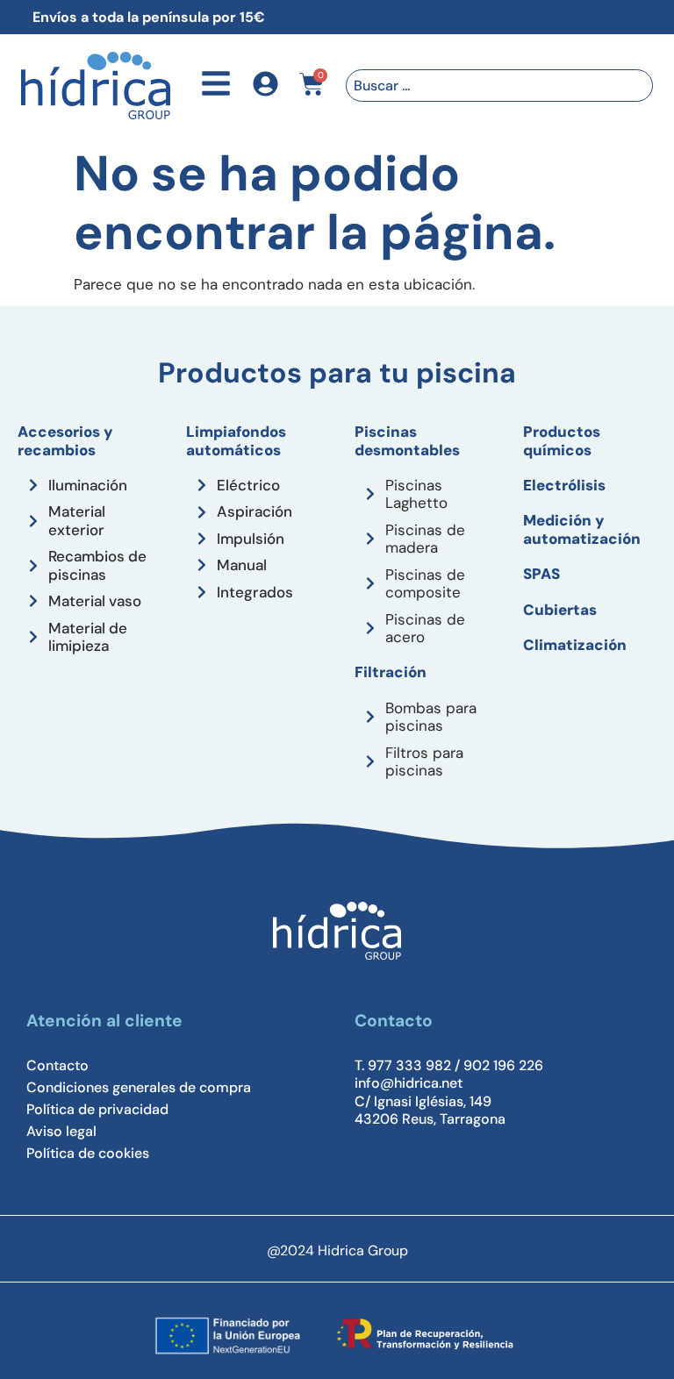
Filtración (391, 672)
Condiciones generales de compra (138, 1088)
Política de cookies (87, 1153)
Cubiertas (560, 609)
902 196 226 (503, 1065)
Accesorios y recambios (65, 440)
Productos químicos (561, 440)
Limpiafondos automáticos (236, 440)
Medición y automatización (582, 529)
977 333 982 (409, 1065)
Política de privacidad (97, 1109)
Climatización (575, 644)
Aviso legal (61, 1131)
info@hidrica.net (408, 1083)
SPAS (541, 573)
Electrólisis (564, 485)
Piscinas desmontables (407, 440)
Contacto (57, 1066)
